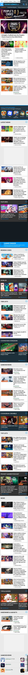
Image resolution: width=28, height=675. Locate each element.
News (15, 1)
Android (5, 1)
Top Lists (4, 433)
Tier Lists (4, 301)
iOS (2, 1)
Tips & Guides (6, 591)
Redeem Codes (6, 250)
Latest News (5, 122)
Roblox (10, 1)
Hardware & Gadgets (9, 612)
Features (4, 202)
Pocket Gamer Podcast (10, 474)
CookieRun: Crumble (9, 413)
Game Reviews (6, 365)
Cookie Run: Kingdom (12, 7)
